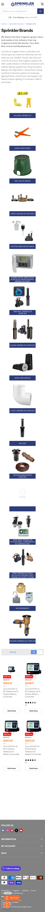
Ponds (33, 890)
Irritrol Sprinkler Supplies (23, 312)
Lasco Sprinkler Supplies (22, 411)
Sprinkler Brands (16, 24)
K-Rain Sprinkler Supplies (22, 345)
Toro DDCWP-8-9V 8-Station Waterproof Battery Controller (33, 750)
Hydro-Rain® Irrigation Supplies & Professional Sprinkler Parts (22, 279)
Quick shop (11, 711)
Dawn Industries (22, 148)
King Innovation (22, 378)
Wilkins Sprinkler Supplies (22, 641)
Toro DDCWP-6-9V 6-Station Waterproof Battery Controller (11, 750)
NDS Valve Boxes (22, 181)
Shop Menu (5, 890)
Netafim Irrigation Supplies (22, 476)
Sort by (13, 652)
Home (3, 24)
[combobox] (19, 11)
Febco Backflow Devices (22, 214)
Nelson (22, 443)
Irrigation (16, 890)
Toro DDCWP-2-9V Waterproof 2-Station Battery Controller (11, 693)
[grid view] (34, 652)
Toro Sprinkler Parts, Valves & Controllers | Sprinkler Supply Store (22, 575)
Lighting (25, 890)
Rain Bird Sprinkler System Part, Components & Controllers (22, 542)
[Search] (40, 11)
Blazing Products (22, 116)
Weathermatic (22, 608)
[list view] (40, 652)
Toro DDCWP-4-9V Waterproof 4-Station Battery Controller (33, 693)
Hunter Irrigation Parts (22, 246)
